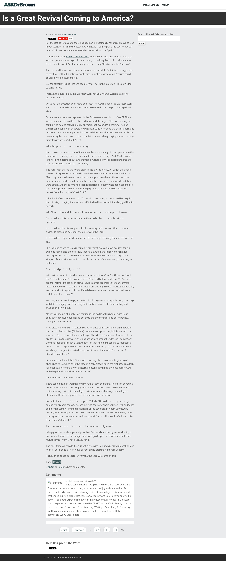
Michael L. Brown (70, 34)
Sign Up (50, 466)
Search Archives (151, 5)
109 (97, 529)
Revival (57, 461)
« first (64, 529)
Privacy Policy (76, 557)
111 (116, 529)
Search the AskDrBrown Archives (156, 34)
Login (61, 466)
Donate (165, 5)
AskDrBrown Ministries (63, 557)
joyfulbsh (68, 481)
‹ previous (79, 529)
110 (106, 529)
